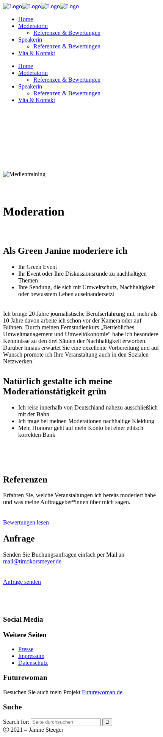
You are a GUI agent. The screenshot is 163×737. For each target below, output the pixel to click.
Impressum (31, 656)
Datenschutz (33, 662)
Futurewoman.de (102, 692)
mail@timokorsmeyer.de (32, 561)
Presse (25, 649)
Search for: (16, 721)
